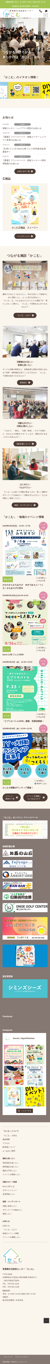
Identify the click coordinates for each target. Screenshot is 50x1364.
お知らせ (22, 133)
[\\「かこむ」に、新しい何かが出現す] (35, 1096)
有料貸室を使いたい (11, 1163)
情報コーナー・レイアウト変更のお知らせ (22, 128)
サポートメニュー (10, 1190)
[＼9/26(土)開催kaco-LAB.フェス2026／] (35, 1054)
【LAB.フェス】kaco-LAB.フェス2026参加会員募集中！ (24, 150)
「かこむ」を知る (10, 1135)
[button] (46, 97)
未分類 (22, 124)
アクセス (6, 1143)
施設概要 (6, 1139)
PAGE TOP (46, 1321)
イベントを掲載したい (12, 1237)
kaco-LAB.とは (8, 1186)
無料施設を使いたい (11, 1167)
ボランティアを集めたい (12, 1210)
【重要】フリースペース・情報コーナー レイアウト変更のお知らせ (24, 138)
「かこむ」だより (10, 1229)
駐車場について (9, 1147)
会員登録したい (9, 1194)
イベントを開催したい (12, 1174)
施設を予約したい (10, 1171)
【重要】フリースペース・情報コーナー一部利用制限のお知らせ (24, 162)
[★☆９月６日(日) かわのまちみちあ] (35, 1075)
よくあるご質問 (9, 1151)
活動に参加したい (10, 1206)
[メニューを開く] (46, 15)
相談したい (7, 1214)
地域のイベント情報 (11, 1233)
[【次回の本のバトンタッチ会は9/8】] (14, 1054)
